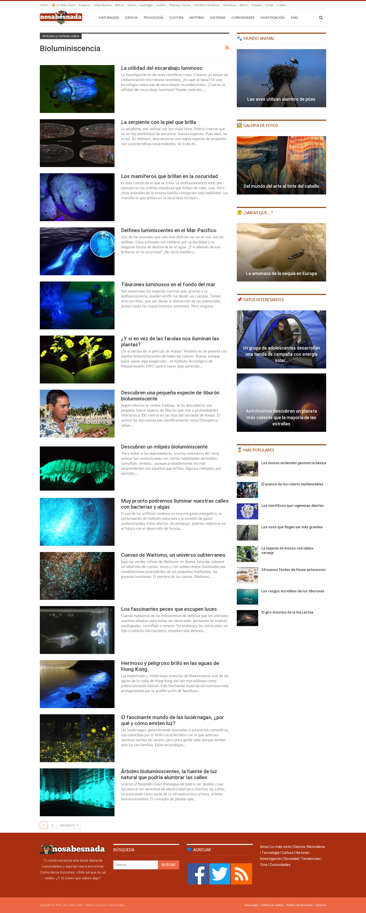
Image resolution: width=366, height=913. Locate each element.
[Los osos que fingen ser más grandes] (247, 533)
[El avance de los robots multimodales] (247, 490)
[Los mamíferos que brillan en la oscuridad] (77, 197)
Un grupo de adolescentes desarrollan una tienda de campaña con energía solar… (281, 354)
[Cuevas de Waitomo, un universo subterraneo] (77, 576)
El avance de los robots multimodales (292, 484)
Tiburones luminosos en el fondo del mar (168, 284)
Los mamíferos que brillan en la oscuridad (169, 176)
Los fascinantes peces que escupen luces (169, 609)
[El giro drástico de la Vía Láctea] (247, 618)
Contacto (320, 905)
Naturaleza (109, 18)
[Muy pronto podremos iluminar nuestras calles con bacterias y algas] (77, 522)
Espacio (84, 5)
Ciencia (131, 18)
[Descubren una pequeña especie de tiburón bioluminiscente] (77, 414)
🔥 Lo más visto (63, 5)
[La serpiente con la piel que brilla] (77, 143)
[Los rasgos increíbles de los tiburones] (247, 597)
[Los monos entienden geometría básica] (247, 469)
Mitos (119, 5)
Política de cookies (272, 905)
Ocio (263, 865)
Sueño (161, 5)
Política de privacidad (299, 905)
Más (282, 5)
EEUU (244, 5)
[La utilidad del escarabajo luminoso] (77, 89)
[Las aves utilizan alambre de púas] (281, 78)
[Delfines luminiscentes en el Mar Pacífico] (77, 251)
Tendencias (310, 859)
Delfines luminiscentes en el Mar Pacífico (168, 230)
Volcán (256, 5)
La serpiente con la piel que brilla (158, 122)
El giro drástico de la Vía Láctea (287, 612)
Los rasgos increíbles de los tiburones (292, 591)
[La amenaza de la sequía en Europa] (281, 252)
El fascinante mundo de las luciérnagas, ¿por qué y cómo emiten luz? (172, 720)
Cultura (176, 18)
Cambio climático (206, 5)
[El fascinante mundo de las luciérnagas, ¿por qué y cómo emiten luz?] (77, 738)
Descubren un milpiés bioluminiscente (164, 447)
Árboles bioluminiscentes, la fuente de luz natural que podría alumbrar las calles (169, 774)
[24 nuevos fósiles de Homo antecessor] (247, 575)
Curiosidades (243, 18)
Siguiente (68, 825)
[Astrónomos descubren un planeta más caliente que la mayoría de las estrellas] (281, 402)
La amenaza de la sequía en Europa (281, 273)
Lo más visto (281, 847)
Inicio (44, 5)
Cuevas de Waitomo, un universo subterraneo (173, 555)
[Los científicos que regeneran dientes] (247, 511)
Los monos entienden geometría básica (293, 463)
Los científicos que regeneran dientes (292, 506)
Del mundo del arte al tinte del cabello (281, 186)
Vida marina (103, 5)
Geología (145, 5)
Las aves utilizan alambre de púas (281, 99)
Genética (229, 5)
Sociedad (218, 18)
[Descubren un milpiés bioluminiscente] (77, 468)
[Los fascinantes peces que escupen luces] (77, 630)
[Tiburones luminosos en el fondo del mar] (77, 305)
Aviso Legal (251, 905)
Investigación (272, 18)
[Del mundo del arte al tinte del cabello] (281, 165)
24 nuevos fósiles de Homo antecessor (293, 570)
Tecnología (153, 18)
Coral (269, 5)
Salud (131, 5)
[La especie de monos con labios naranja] (247, 554)
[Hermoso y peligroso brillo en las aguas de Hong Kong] (77, 684)
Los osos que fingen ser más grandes (292, 527)
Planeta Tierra (179, 5)
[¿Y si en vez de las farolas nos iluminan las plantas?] (77, 359)
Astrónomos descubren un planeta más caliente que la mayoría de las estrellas (281, 417)
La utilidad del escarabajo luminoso (161, 68)
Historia (196, 18)
